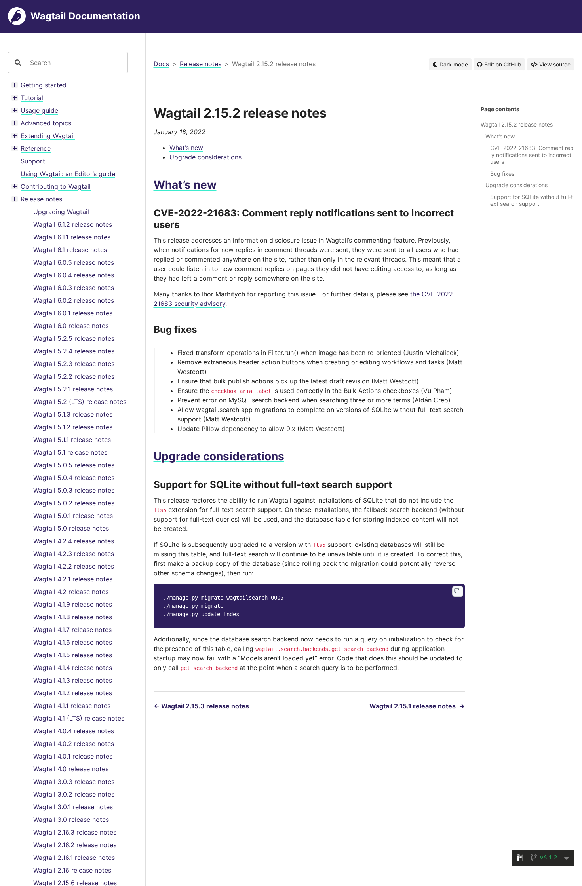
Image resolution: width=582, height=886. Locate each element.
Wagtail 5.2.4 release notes (73, 351)
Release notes (41, 199)
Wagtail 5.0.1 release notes (73, 516)
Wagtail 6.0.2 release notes (73, 300)
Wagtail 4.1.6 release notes (72, 642)
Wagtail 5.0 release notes (71, 528)
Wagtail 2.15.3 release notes (201, 706)
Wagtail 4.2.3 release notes (73, 554)
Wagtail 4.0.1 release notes (72, 756)
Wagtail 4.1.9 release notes (72, 604)
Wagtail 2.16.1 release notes (74, 857)
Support (33, 161)
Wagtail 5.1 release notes (70, 452)
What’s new (186, 148)
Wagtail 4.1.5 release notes (72, 655)
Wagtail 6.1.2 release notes (72, 224)
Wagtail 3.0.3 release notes (73, 781)
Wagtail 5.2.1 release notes (73, 389)
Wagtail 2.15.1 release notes (417, 706)
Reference (36, 148)
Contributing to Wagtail (56, 186)
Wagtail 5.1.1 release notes (72, 440)
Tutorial (32, 98)
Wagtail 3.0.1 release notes (73, 807)
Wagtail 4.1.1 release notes (71, 706)
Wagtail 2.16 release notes (72, 870)
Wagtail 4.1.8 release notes (72, 617)
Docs (161, 64)
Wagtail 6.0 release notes (70, 326)
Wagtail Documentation (85, 16)
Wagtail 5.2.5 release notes (73, 338)
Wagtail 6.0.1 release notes (72, 313)
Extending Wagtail (48, 136)
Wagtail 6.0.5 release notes (73, 262)
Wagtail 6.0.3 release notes (73, 288)
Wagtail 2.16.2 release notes (74, 845)
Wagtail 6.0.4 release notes (73, 275)
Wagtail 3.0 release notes (71, 819)
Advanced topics (46, 123)
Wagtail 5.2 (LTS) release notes (79, 402)
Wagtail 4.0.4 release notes (73, 731)
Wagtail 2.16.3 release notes (74, 832)
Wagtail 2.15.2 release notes (517, 124)
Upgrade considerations (205, 157)
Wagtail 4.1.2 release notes (72, 693)
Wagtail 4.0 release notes (70, 769)
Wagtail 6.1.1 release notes (71, 237)
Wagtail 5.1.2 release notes (72, 427)
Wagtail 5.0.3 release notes (73, 490)
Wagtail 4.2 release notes (70, 592)
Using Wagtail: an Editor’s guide (68, 174)
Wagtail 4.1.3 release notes (72, 680)
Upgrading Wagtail (61, 212)
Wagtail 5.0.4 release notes (73, 478)
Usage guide (39, 110)
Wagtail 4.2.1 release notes (72, 579)
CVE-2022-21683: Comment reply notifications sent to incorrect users (532, 154)
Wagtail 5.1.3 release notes (72, 414)
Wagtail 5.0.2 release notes (73, 503)
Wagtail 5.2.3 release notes (73, 364)
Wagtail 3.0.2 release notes (73, 794)
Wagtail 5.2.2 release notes (73, 376)
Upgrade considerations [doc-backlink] (219, 456)
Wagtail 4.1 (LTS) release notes (78, 718)
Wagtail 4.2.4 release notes (73, 541)
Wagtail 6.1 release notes (70, 250)
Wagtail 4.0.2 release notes (73, 744)
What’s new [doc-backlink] (185, 185)
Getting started (44, 85)
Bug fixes (502, 173)
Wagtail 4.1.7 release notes (72, 630)
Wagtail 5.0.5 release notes (73, 465)
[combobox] (76, 62)
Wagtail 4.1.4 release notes (72, 668)
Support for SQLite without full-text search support (531, 200)
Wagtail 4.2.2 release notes (73, 566)
